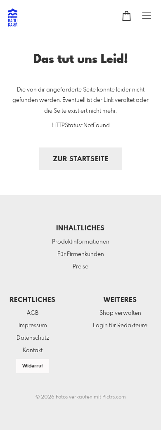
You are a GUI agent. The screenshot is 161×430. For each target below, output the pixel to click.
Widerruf (32, 366)
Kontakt (33, 350)
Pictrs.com (114, 397)
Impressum (33, 326)
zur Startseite (81, 159)
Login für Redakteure (120, 326)
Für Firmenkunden (80, 254)
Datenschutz (33, 338)
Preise (80, 267)
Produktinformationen (80, 242)
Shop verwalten (120, 313)
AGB (32, 313)
